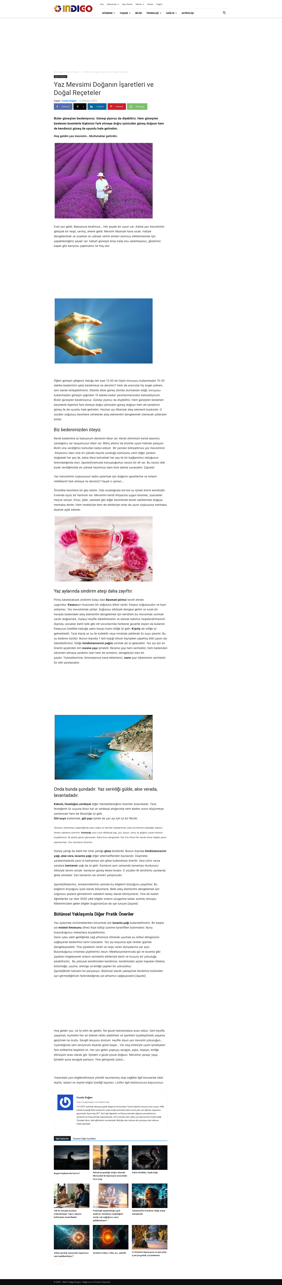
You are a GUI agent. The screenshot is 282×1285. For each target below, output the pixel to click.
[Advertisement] (141, 44)
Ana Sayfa (58, 71)
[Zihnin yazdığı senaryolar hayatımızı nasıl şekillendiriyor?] (71, 1237)
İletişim (150, 4)
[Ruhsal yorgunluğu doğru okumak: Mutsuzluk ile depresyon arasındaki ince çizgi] (110, 1157)
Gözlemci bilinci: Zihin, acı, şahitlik (109, 1253)
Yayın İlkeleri (127, 4)
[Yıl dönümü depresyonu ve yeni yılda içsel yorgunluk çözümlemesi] (149, 1237)
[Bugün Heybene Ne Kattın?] (71, 1158)
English (159, 4)
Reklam (139, 4)
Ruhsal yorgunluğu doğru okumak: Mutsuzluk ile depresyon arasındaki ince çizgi (110, 1175)
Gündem (107, 13)
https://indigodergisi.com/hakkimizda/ (93, 1102)
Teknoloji (152, 13)
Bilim (138, 13)
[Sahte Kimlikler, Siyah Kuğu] (149, 1157)
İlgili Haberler (62, 1138)
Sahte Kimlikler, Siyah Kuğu (145, 1172)
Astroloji (188, 13)
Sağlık (170, 13)
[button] (224, 13)
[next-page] (61, 1263)
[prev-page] (56, 1263)
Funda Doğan (69, 100)
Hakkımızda (112, 4)
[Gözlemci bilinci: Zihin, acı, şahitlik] (110, 1237)
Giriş (102, 4)
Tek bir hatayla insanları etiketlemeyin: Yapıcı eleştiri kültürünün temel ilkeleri (67, 1213)
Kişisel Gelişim (72, 71)
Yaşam (124, 13)
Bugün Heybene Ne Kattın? (67, 1173)
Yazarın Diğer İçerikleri (84, 1138)
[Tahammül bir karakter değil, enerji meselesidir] (149, 1196)
